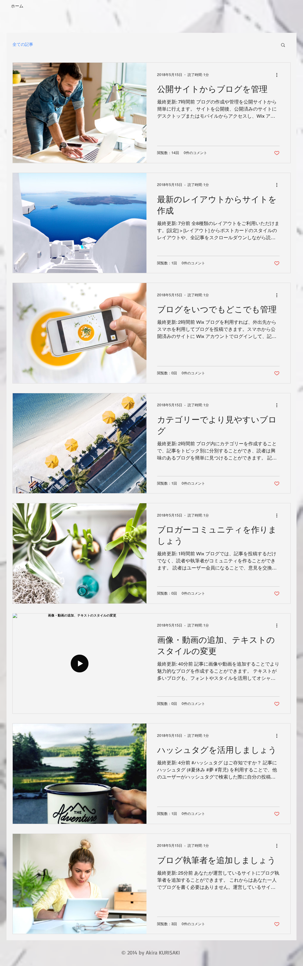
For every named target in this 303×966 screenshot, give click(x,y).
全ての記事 (22, 44)
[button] (283, 45)
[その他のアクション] (278, 74)
